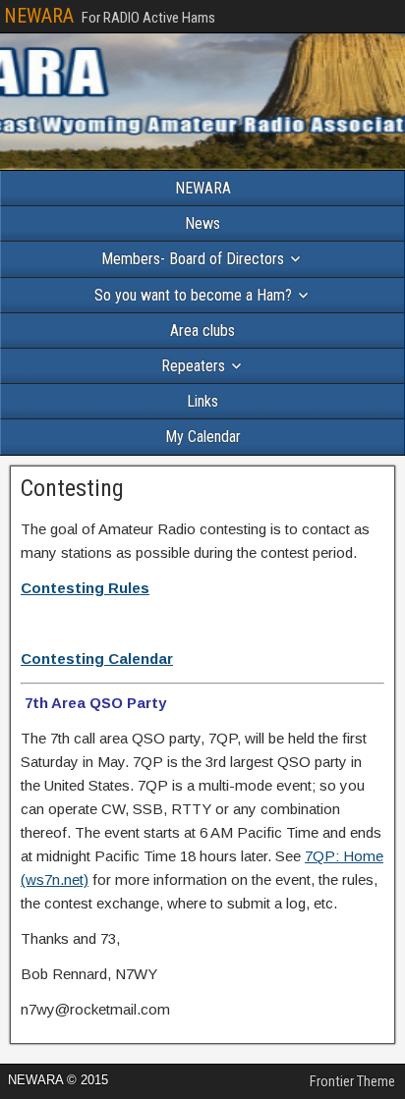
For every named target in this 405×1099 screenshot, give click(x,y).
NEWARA (39, 15)
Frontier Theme (352, 1081)
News (202, 223)
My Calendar (203, 436)
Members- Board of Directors (192, 258)
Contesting (72, 488)
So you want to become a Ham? (193, 295)
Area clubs (202, 330)
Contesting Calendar (97, 658)
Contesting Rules (85, 587)
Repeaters (193, 366)
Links (202, 401)
